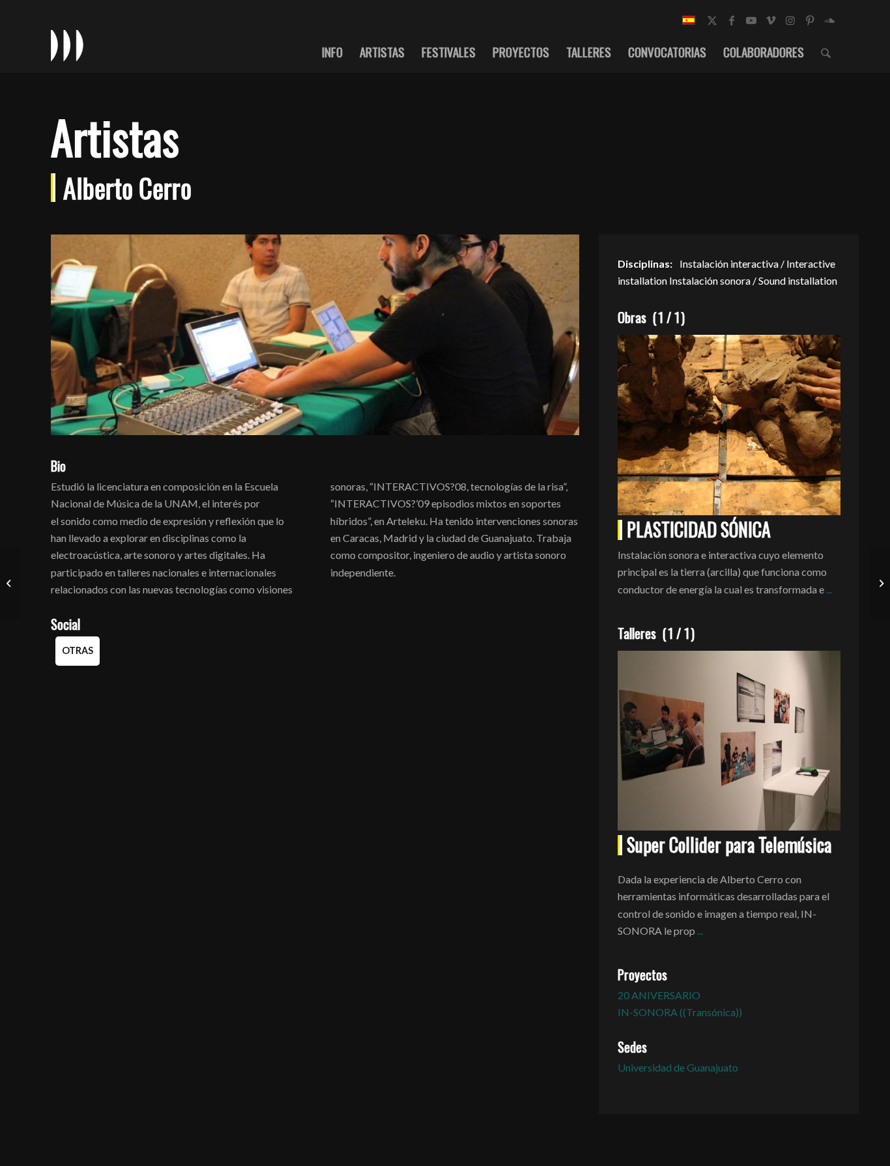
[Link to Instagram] (790, 20)
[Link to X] (712, 20)
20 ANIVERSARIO (659, 995)
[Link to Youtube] (751, 20)
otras (77, 650)
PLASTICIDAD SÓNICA (699, 529)
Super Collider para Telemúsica (729, 844)
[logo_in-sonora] (67, 44)
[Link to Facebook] (731, 20)
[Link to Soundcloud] (829, 20)
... (829, 589)
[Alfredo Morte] (880, 583)
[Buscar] (825, 51)
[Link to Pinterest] (810, 20)
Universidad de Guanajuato (678, 1067)
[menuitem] (332, 51)
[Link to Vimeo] (771, 20)
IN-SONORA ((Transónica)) (680, 1012)
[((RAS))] (10, 583)
